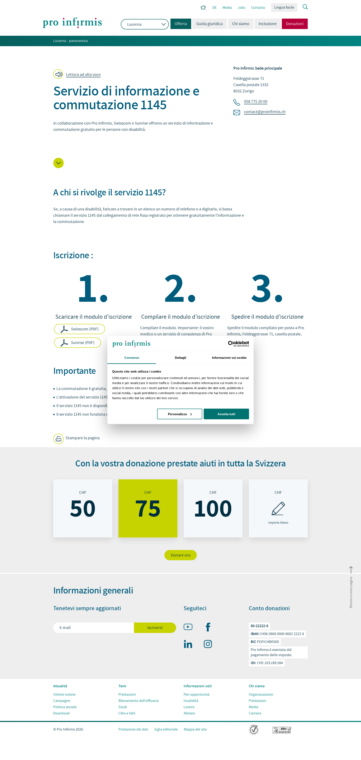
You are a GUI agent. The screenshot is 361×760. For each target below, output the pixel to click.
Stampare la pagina (82, 438)
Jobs (241, 7)
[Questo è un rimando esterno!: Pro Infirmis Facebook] (209, 628)
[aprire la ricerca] (302, 7)
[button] (78, 74)
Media (227, 7)
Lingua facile (284, 7)
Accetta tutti (226, 414)
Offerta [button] (178, 24)
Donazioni (295, 24)
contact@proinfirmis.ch (265, 112)
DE (214, 7)
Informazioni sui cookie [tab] (229, 357)
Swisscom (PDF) (85, 329)
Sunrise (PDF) (82, 343)
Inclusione (268, 24)
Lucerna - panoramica (70, 40)
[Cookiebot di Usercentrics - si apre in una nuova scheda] (230, 344)
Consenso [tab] (131, 357)
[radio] (82, 508)
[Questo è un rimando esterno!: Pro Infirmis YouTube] (190, 628)
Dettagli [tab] (180, 357)
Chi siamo (240, 24)
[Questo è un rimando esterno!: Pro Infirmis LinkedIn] (190, 645)
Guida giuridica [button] (209, 24)
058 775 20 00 (255, 101)
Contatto (258, 7)
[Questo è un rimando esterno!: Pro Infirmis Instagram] (209, 645)
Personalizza (177, 414)
